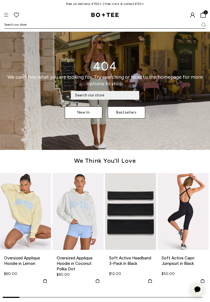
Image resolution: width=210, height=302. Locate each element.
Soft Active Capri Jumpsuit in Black (178, 261)
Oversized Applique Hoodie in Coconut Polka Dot (74, 263)
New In (83, 112)
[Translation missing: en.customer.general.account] (192, 15)
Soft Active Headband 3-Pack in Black (130, 261)
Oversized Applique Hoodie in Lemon (22, 261)
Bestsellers (126, 112)
